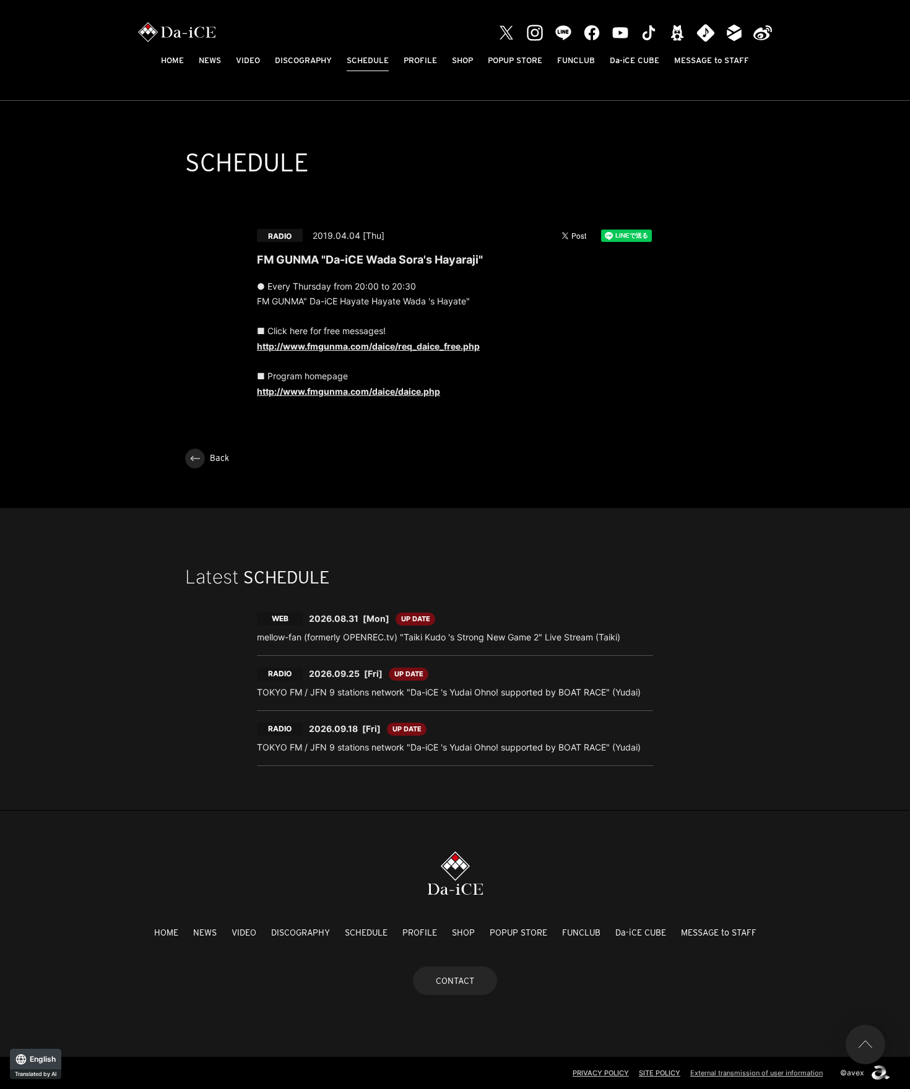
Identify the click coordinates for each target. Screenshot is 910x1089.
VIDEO (248, 60)
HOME (172, 60)
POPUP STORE (515, 60)
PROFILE (420, 60)
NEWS (210, 60)
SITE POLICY (659, 1073)
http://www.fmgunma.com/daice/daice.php (348, 391)
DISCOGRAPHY (303, 60)
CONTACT (455, 981)
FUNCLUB (576, 60)
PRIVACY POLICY (601, 1073)
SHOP (462, 60)
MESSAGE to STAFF (711, 60)
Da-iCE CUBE (634, 60)
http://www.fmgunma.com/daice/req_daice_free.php (368, 346)
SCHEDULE (368, 60)
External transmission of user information (756, 1073)
